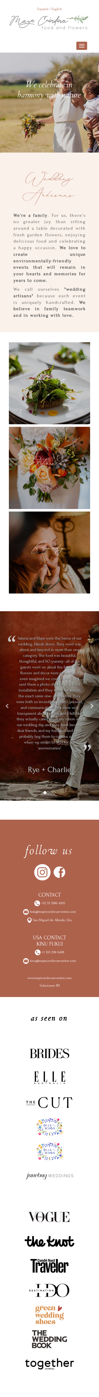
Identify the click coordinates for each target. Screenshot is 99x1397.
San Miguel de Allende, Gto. (52, 920)
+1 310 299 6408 (52, 952)
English (57, 9)
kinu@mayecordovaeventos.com (53, 961)
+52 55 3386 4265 (52, 903)
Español (42, 9)
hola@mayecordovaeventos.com (53, 912)
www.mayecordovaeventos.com (49, 978)
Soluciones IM (50, 985)
